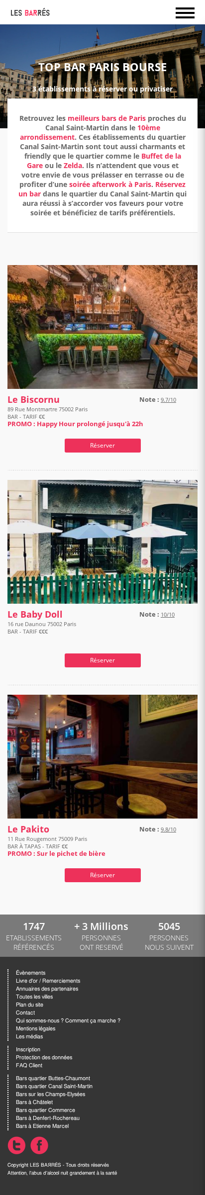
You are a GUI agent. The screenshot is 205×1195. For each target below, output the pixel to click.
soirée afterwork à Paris (110, 184)
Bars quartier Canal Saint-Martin (54, 1086)
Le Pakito (28, 829)
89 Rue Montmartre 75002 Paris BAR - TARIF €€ (75, 416)
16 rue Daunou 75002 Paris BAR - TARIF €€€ (41, 627)
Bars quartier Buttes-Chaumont (53, 1078)
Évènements (30, 973)
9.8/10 (168, 829)
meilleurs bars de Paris (107, 118)
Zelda (73, 165)
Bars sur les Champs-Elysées (50, 1094)
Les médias (29, 1036)
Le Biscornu (33, 399)
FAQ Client (29, 1065)
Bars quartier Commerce (45, 1110)
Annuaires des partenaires (47, 989)
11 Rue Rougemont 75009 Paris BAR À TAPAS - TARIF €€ (56, 846)
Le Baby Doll (35, 614)
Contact (25, 1012)
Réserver (102, 445)
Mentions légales (35, 1028)
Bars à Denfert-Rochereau (48, 1118)
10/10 (168, 614)
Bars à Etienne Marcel (42, 1126)
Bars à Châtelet (34, 1102)
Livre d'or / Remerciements (48, 981)
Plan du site (29, 1005)
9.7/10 (168, 399)
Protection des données (44, 1057)
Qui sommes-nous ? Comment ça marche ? (68, 1020)
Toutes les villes (34, 997)
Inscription (28, 1049)
